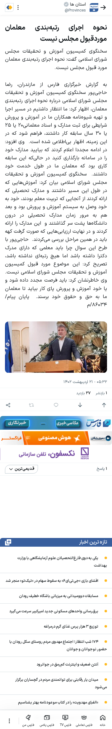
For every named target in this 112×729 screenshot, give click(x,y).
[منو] (18, 7)
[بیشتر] (9, 721)
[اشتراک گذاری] (8, 405)
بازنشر (101, 393)
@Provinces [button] (75, 10)
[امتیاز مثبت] (104, 405)
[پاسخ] (56, 405)
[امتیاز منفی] (80, 405)
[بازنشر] (31, 405)
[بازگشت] (103, 7)
